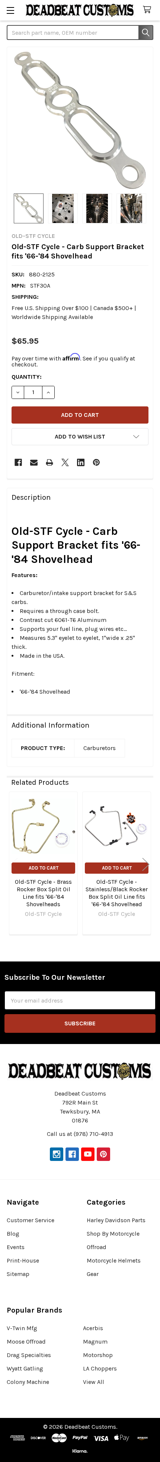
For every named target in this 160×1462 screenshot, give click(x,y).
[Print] (49, 462)
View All (93, 1381)
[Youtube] (88, 1154)
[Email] (34, 462)
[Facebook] (18, 462)
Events (16, 1247)
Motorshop (98, 1355)
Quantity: (27, 376)
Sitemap (18, 1273)
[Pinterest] (96, 462)
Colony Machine (28, 1381)
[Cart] (148, 9)
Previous (14, 864)
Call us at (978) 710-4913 (80, 1133)
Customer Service (30, 1220)
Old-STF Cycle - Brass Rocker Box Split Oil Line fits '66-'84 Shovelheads (43, 893)
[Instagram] (56, 1154)
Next (145, 864)
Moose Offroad (26, 1341)
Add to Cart (43, 868)
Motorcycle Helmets (114, 1260)
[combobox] (80, 32)
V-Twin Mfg (22, 1328)
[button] (80, 436)
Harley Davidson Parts (116, 1220)
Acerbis (93, 1328)
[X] (65, 462)
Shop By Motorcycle (113, 1233)
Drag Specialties (29, 1355)
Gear (93, 1273)
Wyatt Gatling (25, 1368)
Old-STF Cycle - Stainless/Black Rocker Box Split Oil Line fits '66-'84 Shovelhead (117, 893)
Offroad (96, 1247)
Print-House (23, 1260)
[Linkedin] (80, 462)
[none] (80, 120)
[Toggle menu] (10, 10)
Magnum (95, 1341)
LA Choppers (100, 1368)
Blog (13, 1233)
